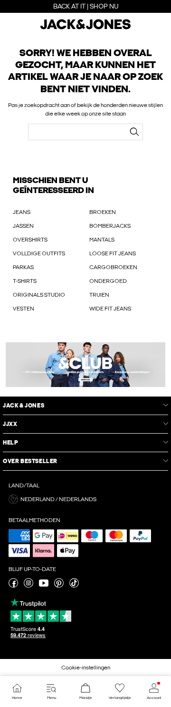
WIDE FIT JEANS (110, 308)
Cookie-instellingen (85, 667)
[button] (85, 499)
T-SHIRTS (25, 281)
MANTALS (101, 239)
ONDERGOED (108, 281)
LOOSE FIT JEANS (112, 253)
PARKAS (23, 267)
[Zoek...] (134, 132)
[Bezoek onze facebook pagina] (13, 585)
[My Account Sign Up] (85, 364)
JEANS (21, 212)
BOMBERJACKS (110, 226)
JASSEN (23, 226)
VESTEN (23, 308)
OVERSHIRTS (30, 239)
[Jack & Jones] (85, 28)
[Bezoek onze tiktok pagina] (74, 585)
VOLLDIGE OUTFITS (39, 253)
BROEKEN (102, 212)
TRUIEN (99, 294)
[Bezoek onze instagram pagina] (28, 585)
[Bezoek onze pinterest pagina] (59, 585)
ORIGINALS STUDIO (39, 294)
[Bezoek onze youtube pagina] (43, 585)
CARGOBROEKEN (113, 267)
